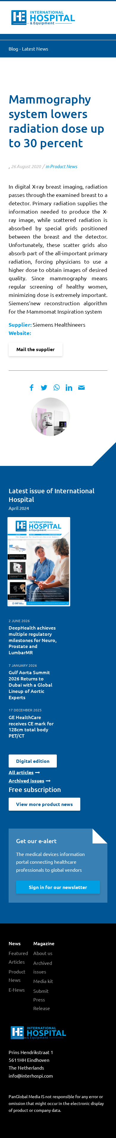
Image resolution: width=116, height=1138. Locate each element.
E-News (17, 990)
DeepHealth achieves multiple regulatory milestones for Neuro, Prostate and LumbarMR (33, 639)
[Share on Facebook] (31, 387)
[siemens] (50, 416)
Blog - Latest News (28, 48)
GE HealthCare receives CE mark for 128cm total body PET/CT (31, 726)
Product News (63, 166)
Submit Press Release (41, 999)
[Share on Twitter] (44, 387)
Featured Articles (18, 957)
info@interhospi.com (31, 1075)
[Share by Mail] (81, 387)
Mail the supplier (35, 349)
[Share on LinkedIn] (69, 387)
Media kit (43, 981)
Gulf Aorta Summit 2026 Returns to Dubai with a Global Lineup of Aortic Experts (30, 684)
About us (42, 953)
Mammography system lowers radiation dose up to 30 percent (56, 121)
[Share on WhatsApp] (56, 387)
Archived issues (42, 967)
